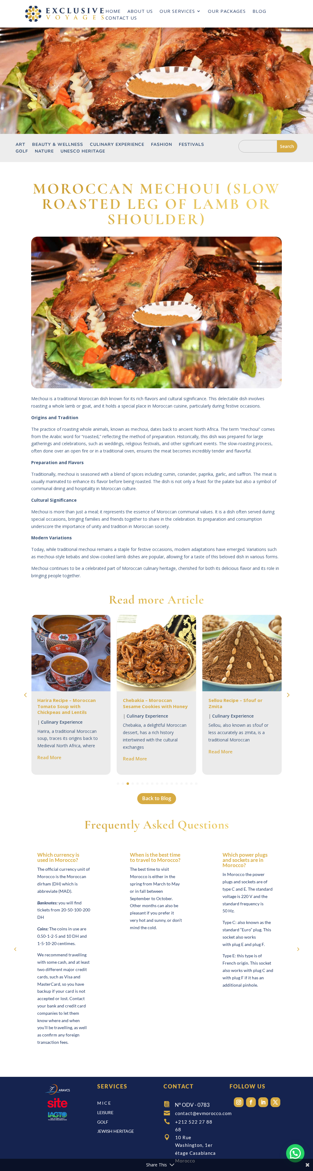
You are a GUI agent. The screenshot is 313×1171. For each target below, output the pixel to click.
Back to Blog (156, 798)
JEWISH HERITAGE (115, 1131)
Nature (44, 151)
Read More (49, 758)
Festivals (191, 144)
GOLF (102, 1122)
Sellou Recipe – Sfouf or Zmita (150, 703)
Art (20, 144)
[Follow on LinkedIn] (263, 1102)
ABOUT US (140, 11)
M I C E (104, 1103)
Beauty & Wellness (57, 144)
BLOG (259, 11)
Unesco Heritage (83, 151)
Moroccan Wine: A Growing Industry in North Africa (239, 703)
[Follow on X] (275, 1102)
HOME (113, 11)
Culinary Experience (117, 144)
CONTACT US (121, 18)
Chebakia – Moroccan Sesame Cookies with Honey (69, 703)
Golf (22, 151)
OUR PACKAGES (227, 11)
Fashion (161, 144)
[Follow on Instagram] (239, 1102)
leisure (105, 1112)
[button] (287, 695)
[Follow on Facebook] (251, 1102)
